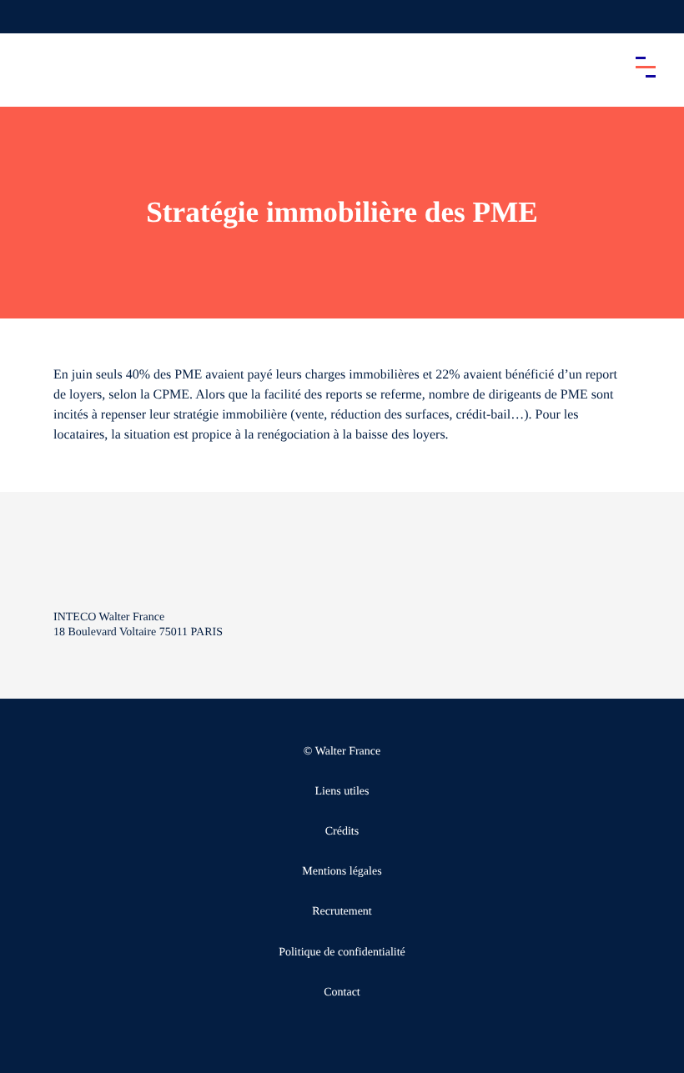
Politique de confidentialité (342, 952)
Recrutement (342, 911)
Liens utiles (342, 791)
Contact (342, 992)
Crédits (342, 831)
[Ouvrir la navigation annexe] (27, 17)
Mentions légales (341, 871)
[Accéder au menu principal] (645, 66)
